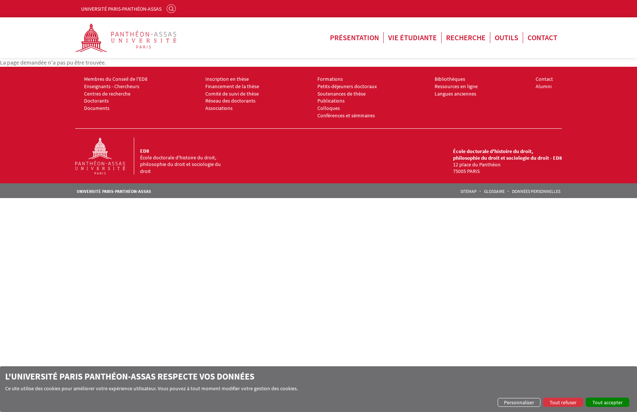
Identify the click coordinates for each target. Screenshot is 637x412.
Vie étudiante (412, 37)
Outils (506, 37)
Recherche (465, 37)
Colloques (328, 108)
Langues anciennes (455, 94)
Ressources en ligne (456, 86)
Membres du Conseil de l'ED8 (115, 79)
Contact (542, 37)
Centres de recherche (107, 94)
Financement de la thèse (232, 86)
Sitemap (468, 191)
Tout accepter (607, 402)
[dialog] (318, 389)
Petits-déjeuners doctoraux (347, 86)
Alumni (543, 86)
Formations (330, 79)
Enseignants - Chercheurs (111, 86)
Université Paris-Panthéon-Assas (121, 8)
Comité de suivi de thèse (232, 94)
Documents (96, 108)
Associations (219, 108)
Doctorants (96, 101)
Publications (331, 101)
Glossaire (494, 191)
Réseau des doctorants (230, 101)
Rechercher (172, 8)
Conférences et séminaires (346, 115)
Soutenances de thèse (341, 94)
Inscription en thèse (227, 79)
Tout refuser (563, 402)
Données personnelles (536, 191)
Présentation (354, 37)
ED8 (144, 151)
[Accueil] (107, 156)
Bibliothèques (450, 79)
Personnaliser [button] (519, 402)
